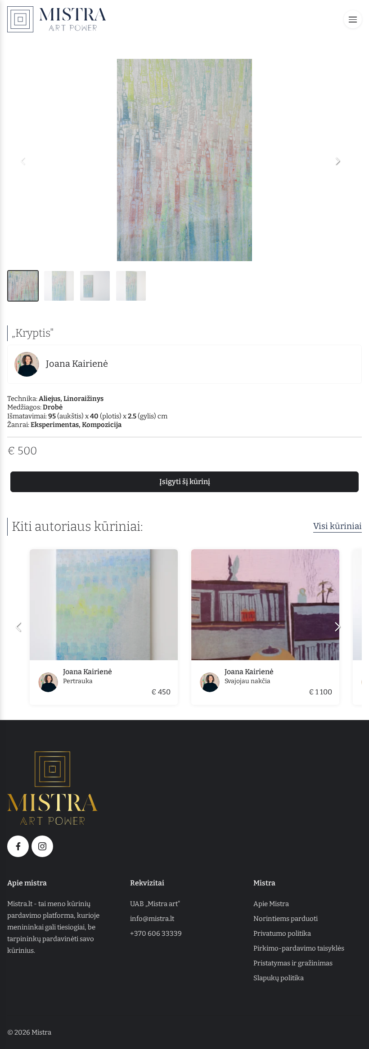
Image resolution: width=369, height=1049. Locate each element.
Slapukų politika (278, 978)
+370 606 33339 (156, 933)
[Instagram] (42, 846)
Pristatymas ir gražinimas (293, 963)
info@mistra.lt (152, 919)
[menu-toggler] (353, 19)
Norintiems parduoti (285, 919)
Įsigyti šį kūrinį (184, 481)
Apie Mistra (271, 904)
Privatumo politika (282, 933)
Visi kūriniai (337, 526)
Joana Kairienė (77, 363)
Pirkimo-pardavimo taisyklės (298, 948)
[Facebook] (18, 846)
